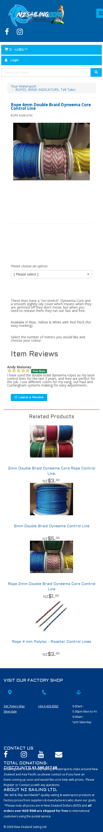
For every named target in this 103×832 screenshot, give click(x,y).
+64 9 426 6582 (48, 706)
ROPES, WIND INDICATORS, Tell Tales (45, 89)
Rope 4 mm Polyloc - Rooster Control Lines (51, 642)
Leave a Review (30, 397)
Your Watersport (23, 86)
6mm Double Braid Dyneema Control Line (51, 526)
